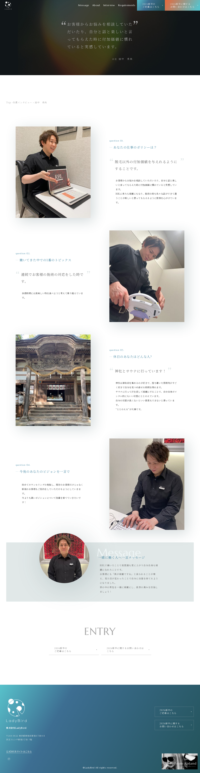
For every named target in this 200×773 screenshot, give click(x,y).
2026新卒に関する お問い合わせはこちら (182, 5)
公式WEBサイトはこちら (19, 751)
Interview (109, 5)
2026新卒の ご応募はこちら (151, 5)
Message (83, 5)
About (96, 5)
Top (8, 102)
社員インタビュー (22, 102)
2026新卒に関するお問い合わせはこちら (125, 649)
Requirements (126, 5)
